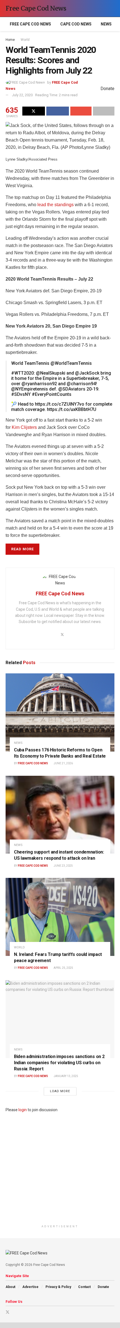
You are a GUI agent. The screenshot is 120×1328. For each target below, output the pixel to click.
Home (10, 40)
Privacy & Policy (58, 1287)
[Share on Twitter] (33, 111)
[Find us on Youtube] (14, 1312)
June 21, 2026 (63, 763)
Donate (103, 1287)
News (106, 24)
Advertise (30, 1287)
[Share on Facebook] (57, 111)
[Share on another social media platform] (103, 111)
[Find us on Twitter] (7, 1312)
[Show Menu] (101, 8)
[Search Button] (112, 8)
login (22, 1110)
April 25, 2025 (63, 967)
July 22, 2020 (22, 95)
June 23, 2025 (63, 865)
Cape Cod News (76, 24)
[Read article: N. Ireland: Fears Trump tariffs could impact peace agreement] (60, 917)
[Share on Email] (81, 111)
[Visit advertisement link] (60, 1167)
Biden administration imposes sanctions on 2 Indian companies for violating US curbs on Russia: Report (59, 1062)
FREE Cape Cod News (30, 24)
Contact (84, 1287)
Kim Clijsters (24, 427)
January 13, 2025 (65, 1076)
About (10, 1287)
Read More (22, 549)
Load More (60, 1091)
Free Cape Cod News (36, 8)
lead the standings (55, 204)
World (25, 40)
